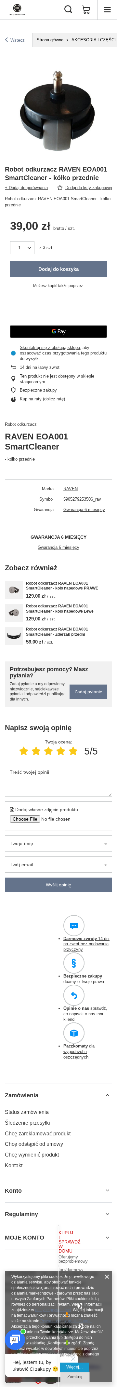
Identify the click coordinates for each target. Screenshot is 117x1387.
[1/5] (23, 751)
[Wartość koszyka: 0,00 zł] (86, 10)
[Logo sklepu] (17, 9)
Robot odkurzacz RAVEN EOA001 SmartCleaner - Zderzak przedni (57, 632)
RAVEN (70, 488)
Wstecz (17, 40)
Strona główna (50, 39)
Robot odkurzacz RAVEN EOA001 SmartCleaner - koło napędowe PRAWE (62, 586)
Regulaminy (21, 1214)
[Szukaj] (68, 10)
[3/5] (48, 751)
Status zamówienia (27, 1112)
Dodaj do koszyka (58, 269)
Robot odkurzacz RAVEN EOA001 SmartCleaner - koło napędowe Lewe (60, 609)
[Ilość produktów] (22, 247)
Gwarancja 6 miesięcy (84, 509)
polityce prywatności (53, 1310)
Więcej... (74, 1367)
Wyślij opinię (58, 884)
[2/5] (36, 751)
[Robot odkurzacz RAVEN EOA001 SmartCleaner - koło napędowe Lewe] (14, 613)
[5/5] (73, 751)
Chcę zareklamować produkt (38, 1133)
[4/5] (60, 751)
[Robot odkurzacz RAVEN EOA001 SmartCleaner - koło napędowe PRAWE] (14, 590)
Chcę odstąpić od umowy (34, 1144)
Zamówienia (21, 1095)
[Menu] (107, 10)
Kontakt (13, 1165)
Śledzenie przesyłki (27, 1123)
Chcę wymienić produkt (32, 1155)
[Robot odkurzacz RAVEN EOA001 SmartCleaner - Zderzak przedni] (14, 636)
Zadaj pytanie (88, 691)
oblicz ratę (54, 398)
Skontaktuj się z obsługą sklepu (50, 347)
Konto (13, 1190)
